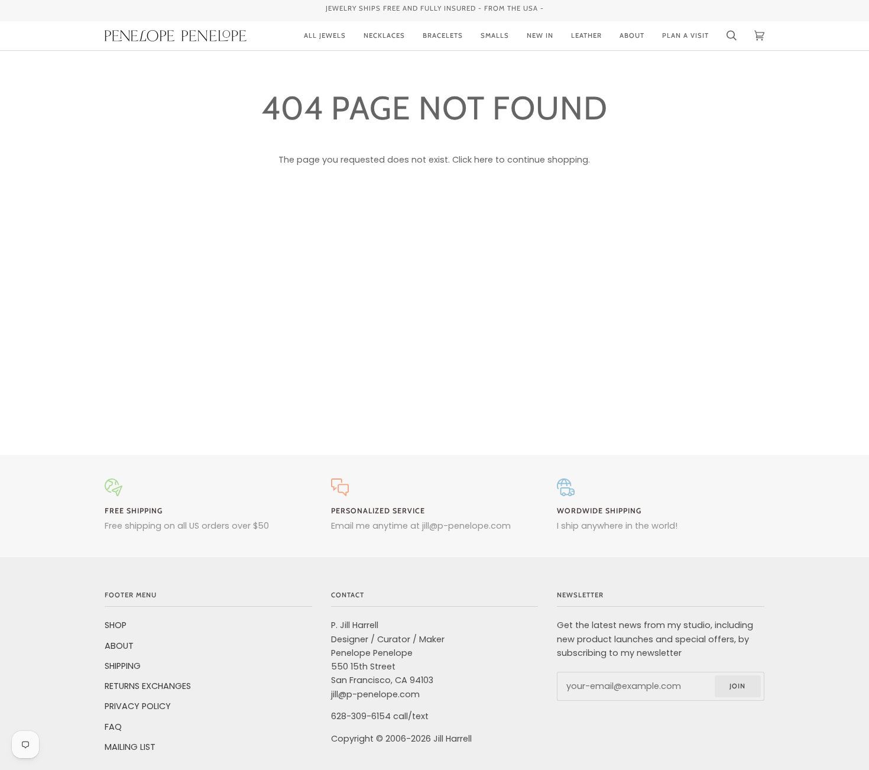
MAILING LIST (130, 747)
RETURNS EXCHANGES (148, 686)
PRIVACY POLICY (138, 706)
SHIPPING (123, 666)
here (483, 160)
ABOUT (119, 646)
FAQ (113, 727)
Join (737, 686)
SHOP (116, 625)
